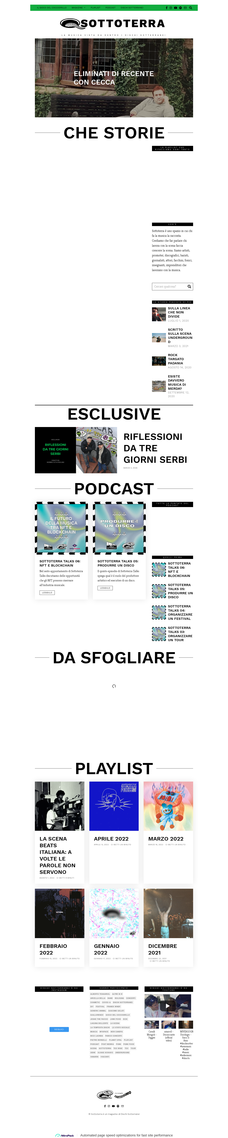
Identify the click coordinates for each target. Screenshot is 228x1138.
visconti (105, 1057)
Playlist (95, 8)
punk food (128, 1044)
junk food (115, 1019)
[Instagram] (171, 8)
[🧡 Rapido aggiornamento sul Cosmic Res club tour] (59, 1018)
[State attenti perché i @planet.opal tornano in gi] (42, 998)
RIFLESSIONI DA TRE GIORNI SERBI (155, 448)
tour (133, 1048)
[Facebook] (166, 8)
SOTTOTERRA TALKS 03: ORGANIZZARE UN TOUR (180, 634)
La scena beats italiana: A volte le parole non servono (58, 855)
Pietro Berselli (98, 1040)
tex (126, 1048)
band (110, 998)
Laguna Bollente (99, 1023)
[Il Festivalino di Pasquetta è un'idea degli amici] (76, 998)
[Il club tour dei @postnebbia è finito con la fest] (59, 998)
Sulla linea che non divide (179, 312)
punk (118, 1044)
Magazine (77, 8)
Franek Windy (114, 1006)
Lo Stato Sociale (121, 1027)
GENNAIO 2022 (106, 949)
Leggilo (47, 592)
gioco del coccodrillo (118, 1015)
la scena (115, 1023)
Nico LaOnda (96, 1036)
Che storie (114, 133)
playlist (128, 1040)
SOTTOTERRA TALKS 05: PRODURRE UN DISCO (118, 563)
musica (93, 1032)
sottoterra (105, 1048)
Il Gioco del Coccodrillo (52, 8)
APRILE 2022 (111, 838)
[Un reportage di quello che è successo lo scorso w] (42, 1018)
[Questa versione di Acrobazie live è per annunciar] (42, 1008)
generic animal (98, 1011)
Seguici (59, 1029)
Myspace (104, 1032)
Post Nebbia (107, 1044)
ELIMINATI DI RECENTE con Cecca (114, 77)
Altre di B (117, 994)
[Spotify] (180, 8)
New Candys (117, 1032)
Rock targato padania (176, 359)
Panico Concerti (113, 1036)
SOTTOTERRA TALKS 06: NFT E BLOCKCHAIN (60, 563)
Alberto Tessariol (100, 994)
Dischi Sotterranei (132, 8)
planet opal (115, 1040)
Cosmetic (95, 1002)
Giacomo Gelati (116, 1011)
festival (100, 1006)
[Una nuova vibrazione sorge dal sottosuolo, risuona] (76, 1018)
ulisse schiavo (105, 1052)
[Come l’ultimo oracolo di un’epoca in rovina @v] (59, 1008)
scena (93, 1048)
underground (122, 1052)
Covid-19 (106, 1002)
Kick (125, 1019)
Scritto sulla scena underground (180, 336)
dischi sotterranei (123, 1002)
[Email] (185, 8)
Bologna (119, 998)
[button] (189, 286)
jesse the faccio (99, 1019)
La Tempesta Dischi (100, 1027)
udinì (92, 1052)
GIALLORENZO (96, 1015)
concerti (131, 998)
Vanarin (94, 1057)
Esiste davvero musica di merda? (177, 382)
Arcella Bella (97, 998)
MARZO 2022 (165, 838)
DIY (92, 1006)
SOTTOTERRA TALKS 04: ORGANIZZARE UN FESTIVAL (180, 612)
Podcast (110, 8)
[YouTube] (175, 8)
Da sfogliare (114, 657)
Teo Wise (118, 1048)
